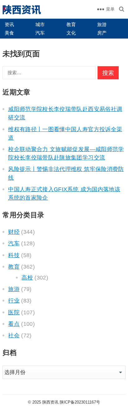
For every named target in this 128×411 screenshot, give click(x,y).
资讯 (9, 24)
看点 (14, 324)
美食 (9, 32)
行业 (14, 301)
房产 (102, 32)
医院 (14, 312)
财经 (14, 232)
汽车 (40, 32)
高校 (27, 278)
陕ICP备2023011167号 (80, 402)
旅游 (102, 24)
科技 (14, 255)
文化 (71, 32)
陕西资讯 (50, 402)
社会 (14, 335)
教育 (71, 24)
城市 (40, 24)
